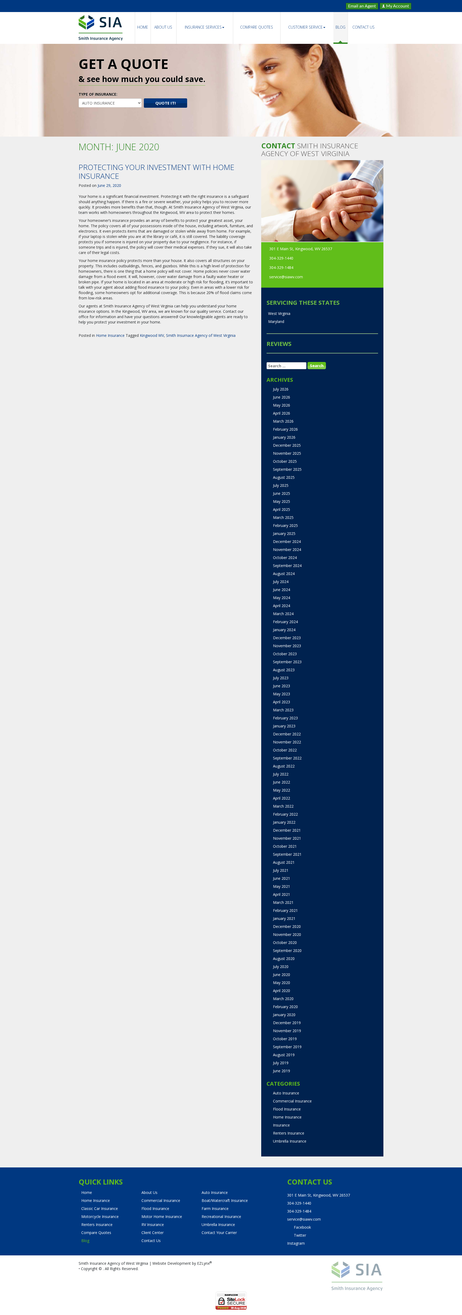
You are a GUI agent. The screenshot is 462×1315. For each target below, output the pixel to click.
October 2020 (285, 942)
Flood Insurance (287, 1109)
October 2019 (285, 1038)
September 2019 (287, 1046)
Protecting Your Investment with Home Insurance (156, 171)
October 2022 (285, 750)
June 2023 (281, 685)
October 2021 (285, 846)
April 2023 (281, 701)
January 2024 (284, 629)
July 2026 (280, 389)
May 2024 (281, 597)
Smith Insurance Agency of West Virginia (113, 1263)
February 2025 (285, 525)
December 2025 (287, 445)
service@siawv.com (286, 276)
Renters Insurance (288, 1133)
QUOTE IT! (165, 103)
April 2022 (281, 798)
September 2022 (287, 758)
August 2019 (284, 1054)
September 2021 (287, 854)
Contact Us (363, 27)
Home (142, 27)
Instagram (296, 1243)
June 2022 (281, 782)
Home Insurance (110, 335)
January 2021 (284, 918)
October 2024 (285, 557)
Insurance (281, 1125)
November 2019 (287, 1030)
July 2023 (280, 677)
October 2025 (285, 461)
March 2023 (283, 709)
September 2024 (287, 565)
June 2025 (281, 493)
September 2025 (287, 469)
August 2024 (284, 573)
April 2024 (281, 605)
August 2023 (284, 669)
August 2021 (284, 862)
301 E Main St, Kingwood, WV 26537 (300, 248)
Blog (340, 27)
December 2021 (287, 830)
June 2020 (281, 974)
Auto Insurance (286, 1093)
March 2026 (283, 421)
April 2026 (281, 413)
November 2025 (287, 453)
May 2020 (281, 982)
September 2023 (287, 661)
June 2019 (281, 1070)
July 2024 (280, 581)
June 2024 (281, 589)
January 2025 (284, 533)
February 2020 (285, 1006)
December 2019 (287, 1022)
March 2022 (283, 806)
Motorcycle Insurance (100, 1216)
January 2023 (284, 725)
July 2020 (280, 966)
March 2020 (283, 998)
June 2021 (281, 878)
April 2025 (281, 509)
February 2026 (285, 429)
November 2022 (287, 742)
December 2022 (287, 733)
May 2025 (281, 501)
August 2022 (284, 766)
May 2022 (281, 790)
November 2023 (287, 645)
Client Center (152, 1232)
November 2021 (287, 838)
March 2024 (283, 613)
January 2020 (284, 1014)
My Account (397, 6)
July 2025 (280, 485)
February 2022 (285, 814)
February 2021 (285, 910)
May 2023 (281, 693)
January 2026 (284, 437)
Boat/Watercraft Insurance (225, 1200)
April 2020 (281, 990)
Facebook (302, 1227)
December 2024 (287, 541)
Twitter (300, 1235)
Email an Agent (362, 6)
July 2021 (280, 870)
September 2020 (287, 950)
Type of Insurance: (98, 94)
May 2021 (281, 886)
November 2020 (287, 934)
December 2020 (287, 926)
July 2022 (280, 774)
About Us (163, 27)
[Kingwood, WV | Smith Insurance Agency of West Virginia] (101, 28)
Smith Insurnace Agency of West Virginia (201, 335)
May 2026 (281, 405)
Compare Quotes (256, 27)
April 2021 (281, 894)
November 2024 (287, 549)
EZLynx (203, 1263)
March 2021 (283, 902)
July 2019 (280, 1062)
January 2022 (284, 822)
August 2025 (284, 477)
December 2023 (287, 637)
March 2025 (283, 517)
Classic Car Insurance (99, 1208)
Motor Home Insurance (161, 1216)
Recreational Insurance (221, 1216)
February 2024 (285, 621)
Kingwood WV (152, 335)
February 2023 (285, 717)
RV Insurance (152, 1224)
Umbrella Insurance (289, 1141)
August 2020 (284, 958)
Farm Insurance (215, 1208)
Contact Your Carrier (219, 1232)
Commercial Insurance (292, 1101)
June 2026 (281, 397)
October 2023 (285, 653)
